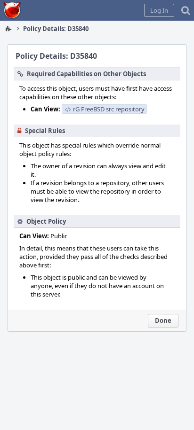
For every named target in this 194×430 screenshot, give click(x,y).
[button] (159, 10)
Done (163, 320)
